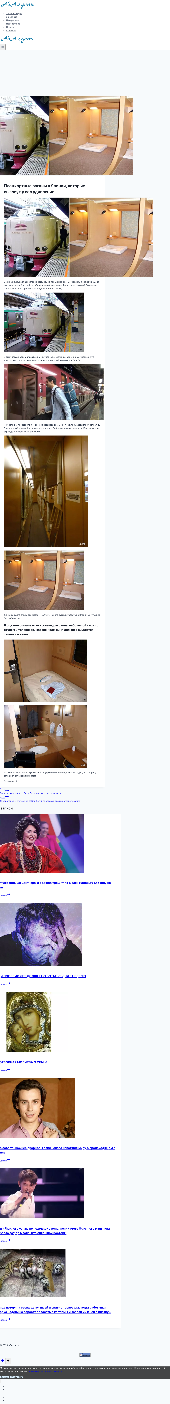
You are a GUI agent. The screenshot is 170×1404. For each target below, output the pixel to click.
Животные (11, 17)
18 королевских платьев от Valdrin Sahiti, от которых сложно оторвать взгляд (40, 799)
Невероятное (13, 24)
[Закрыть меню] (0, 1381)
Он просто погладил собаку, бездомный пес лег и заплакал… (32, 791)
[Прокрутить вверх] (2, 1361)
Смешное (11, 30)
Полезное (11, 27)
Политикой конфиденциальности (45, 1371)
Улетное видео (14, 13)
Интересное (12, 20)
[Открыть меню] (3, 47)
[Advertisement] (85, 68)
